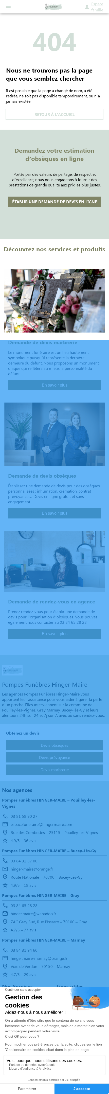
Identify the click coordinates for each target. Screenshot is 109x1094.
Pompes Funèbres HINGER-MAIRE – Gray (40, 895)
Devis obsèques (54, 745)
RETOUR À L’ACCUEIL (54, 114)
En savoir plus (54, 385)
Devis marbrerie (55, 769)
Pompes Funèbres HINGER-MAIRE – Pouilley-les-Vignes (48, 803)
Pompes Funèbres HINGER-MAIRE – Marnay (43, 940)
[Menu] (8, 6)
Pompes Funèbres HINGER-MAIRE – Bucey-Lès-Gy (49, 850)
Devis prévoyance (54, 757)
